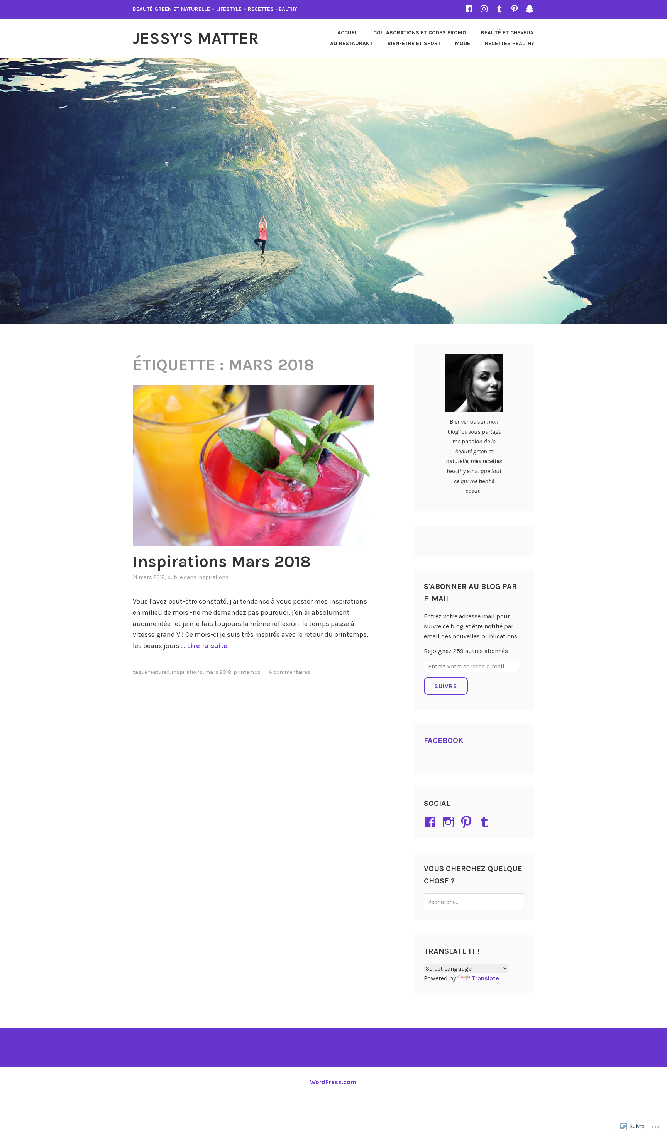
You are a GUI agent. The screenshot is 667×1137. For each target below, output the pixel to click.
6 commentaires (289, 672)
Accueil (348, 32)
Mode (462, 43)
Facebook (443, 740)
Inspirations (213, 577)
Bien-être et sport (414, 43)
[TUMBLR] (499, 8)
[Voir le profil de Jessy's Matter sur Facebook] (431, 822)
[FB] (469, 8)
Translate (485, 978)
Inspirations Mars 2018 (222, 561)
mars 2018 (218, 672)
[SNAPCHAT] (529, 8)
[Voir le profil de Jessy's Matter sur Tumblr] (485, 822)
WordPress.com (333, 1082)
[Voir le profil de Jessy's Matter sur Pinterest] (467, 822)
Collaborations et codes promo (419, 32)
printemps (247, 672)
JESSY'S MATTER (196, 38)
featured (158, 672)
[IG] (484, 8)
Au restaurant (351, 43)
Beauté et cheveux (507, 32)
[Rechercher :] (474, 901)
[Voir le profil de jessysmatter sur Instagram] (449, 822)
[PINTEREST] (514, 8)
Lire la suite (207, 645)
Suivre (445, 686)
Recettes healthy (509, 43)
